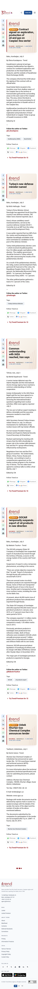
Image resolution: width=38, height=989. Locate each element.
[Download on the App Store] (7, 975)
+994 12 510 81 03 (6, 899)
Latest (3, 910)
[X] (11, 967)
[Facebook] (7, 967)
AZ (19, 986)
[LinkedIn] (23, 967)
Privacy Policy (5, 951)
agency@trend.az (6, 901)
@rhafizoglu (10, 295)
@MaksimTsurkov (13, 672)
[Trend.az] (6, 12)
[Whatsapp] (3, 967)
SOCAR (10, 680)
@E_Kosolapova (12, 131)
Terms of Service (6, 949)
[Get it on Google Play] (20, 975)
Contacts (4, 926)
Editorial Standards (6, 929)
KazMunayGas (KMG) (14, 139)
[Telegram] (19, 967)
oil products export (20, 680)
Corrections (4, 931)
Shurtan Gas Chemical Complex (17, 829)
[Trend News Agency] (6, 884)
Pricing (3, 938)
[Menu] (35, 13)
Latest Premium (6, 913)
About (3, 920)
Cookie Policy (5, 957)
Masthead (4, 923)
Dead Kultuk (27, 139)
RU (22, 986)
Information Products (7, 941)
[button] (3, 21)
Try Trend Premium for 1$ (18, 158)
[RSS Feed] (27, 967)
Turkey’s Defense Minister (15, 303)
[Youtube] (15, 967)
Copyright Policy (6, 954)
